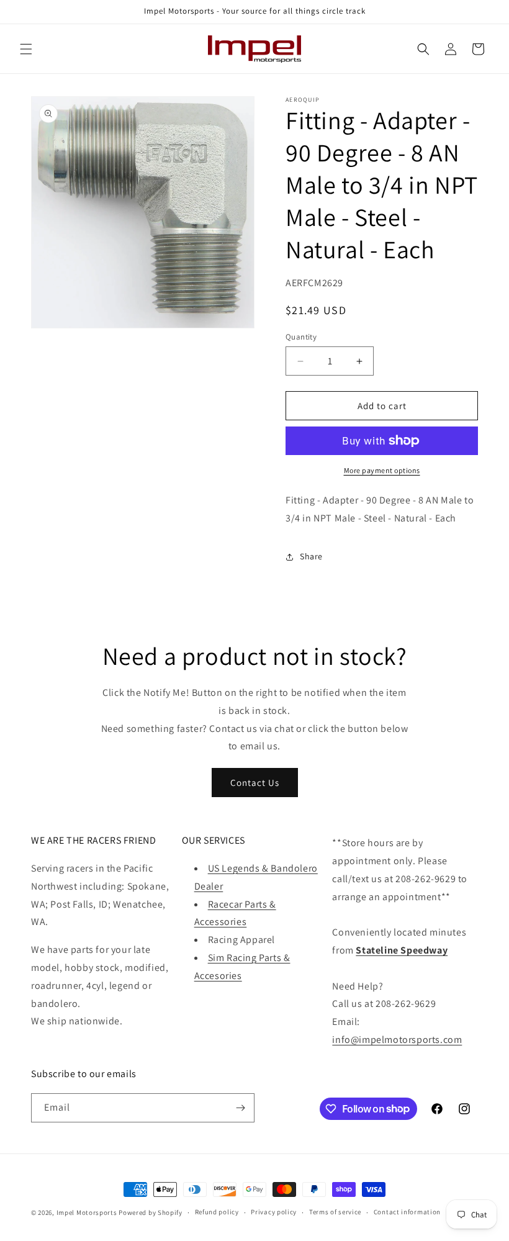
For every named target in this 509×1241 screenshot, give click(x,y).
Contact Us (254, 782)
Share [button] (311, 556)
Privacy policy (274, 1211)
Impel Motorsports (86, 1212)
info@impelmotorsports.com (397, 1039)
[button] (26, 49)
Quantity (301, 337)
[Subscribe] (240, 1107)
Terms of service (335, 1211)
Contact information (407, 1211)
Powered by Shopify (150, 1212)
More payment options (382, 470)
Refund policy (217, 1211)
